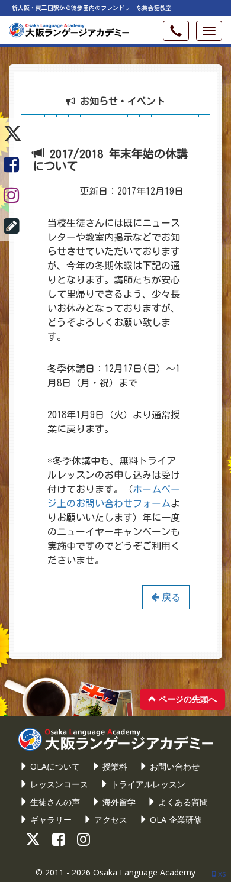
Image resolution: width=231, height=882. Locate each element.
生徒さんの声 (54, 801)
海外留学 (118, 801)
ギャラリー (50, 819)
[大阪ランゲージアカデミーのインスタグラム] (13, 195)
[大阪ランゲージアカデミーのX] (13, 133)
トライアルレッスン (146, 784)
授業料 (113, 766)
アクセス (109, 819)
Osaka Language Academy (144, 872)
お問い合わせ (173, 766)
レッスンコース (58, 784)
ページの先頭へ (186, 699)
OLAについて (54, 766)
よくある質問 (182, 801)
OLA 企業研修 (174, 819)
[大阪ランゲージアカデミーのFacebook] (13, 164)
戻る (170, 596)
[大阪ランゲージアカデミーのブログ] (13, 226)
